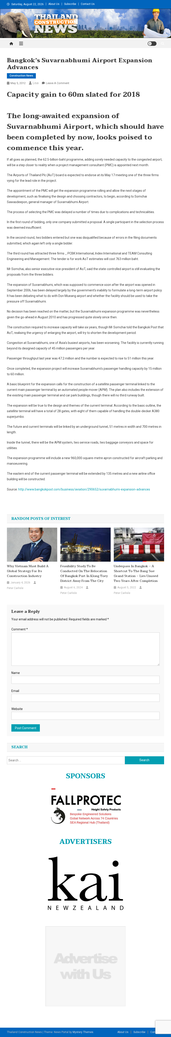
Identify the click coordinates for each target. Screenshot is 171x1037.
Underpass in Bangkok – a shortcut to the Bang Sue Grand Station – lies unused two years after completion (136, 573)
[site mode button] (152, 43)
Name (15, 673)
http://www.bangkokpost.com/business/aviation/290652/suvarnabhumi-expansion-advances (84, 489)
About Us (53, 4)
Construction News (21, 75)
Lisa (36, 83)
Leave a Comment (57, 83)
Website (17, 709)
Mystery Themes (83, 1032)
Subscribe (70, 4)
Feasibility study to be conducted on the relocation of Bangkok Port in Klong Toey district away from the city (84, 573)
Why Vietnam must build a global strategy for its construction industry (28, 571)
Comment (19, 629)
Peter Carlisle (15, 588)
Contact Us (88, 4)
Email (15, 691)
